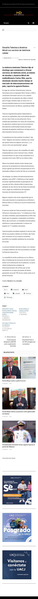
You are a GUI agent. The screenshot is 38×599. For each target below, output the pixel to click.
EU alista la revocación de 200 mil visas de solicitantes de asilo (19, 4)
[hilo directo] (19, 13)
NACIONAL (33, 59)
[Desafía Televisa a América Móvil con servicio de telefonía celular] (19, 37)
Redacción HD (7, 58)
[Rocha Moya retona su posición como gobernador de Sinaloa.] (19, 399)
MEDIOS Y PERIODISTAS (24, 59)
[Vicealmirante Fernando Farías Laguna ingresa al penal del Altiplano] (19, 432)
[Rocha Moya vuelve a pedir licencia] (19, 368)
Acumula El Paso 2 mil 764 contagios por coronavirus (29, 342)
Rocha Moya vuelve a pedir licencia (14, 381)
